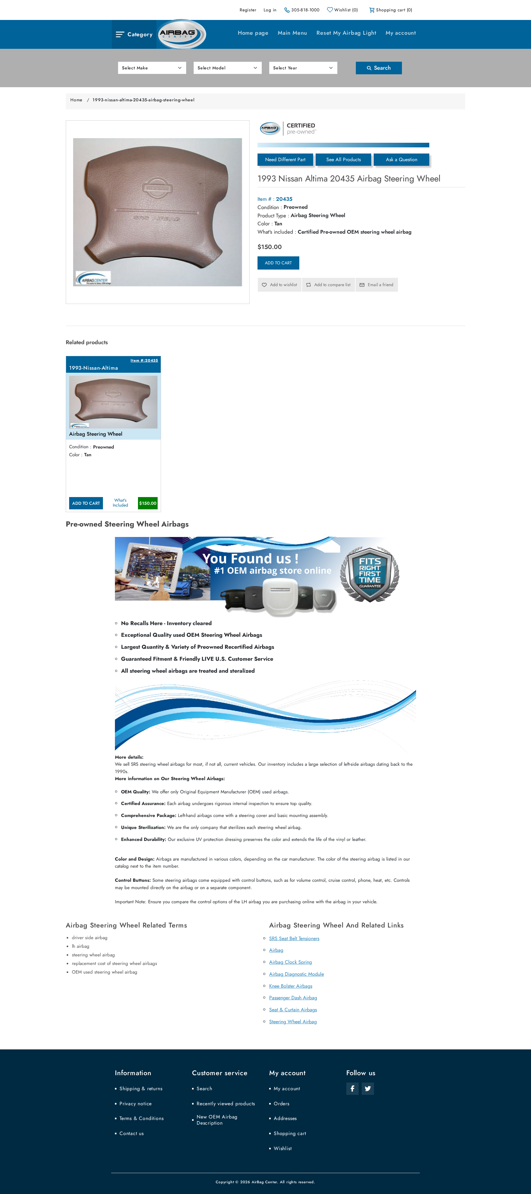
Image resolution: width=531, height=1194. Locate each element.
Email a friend (380, 285)
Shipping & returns (141, 1089)
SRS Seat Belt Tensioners (294, 938)
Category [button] (140, 34)
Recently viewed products (226, 1104)
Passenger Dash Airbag (293, 997)
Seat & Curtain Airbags (293, 1009)
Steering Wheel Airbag (293, 1021)
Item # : (266, 199)
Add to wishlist (283, 285)
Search (381, 68)
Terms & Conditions (141, 1118)
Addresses (285, 1118)
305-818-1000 (305, 10)
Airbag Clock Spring (290, 962)
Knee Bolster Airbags (290, 986)
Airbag (276, 950)
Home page (253, 33)
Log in (270, 10)
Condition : (270, 207)
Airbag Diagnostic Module (296, 974)
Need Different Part (285, 159)
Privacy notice (136, 1104)
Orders (281, 1104)
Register (248, 10)
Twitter (368, 1089)
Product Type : (273, 215)
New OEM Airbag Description (217, 1120)
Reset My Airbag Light (346, 33)
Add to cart (278, 263)
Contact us (132, 1133)
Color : (265, 223)
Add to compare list (332, 285)
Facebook (352, 1089)
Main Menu (292, 33)
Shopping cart (290, 1133)
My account (401, 33)
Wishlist (283, 1148)
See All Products (343, 159)
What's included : (277, 231)
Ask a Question (401, 159)
